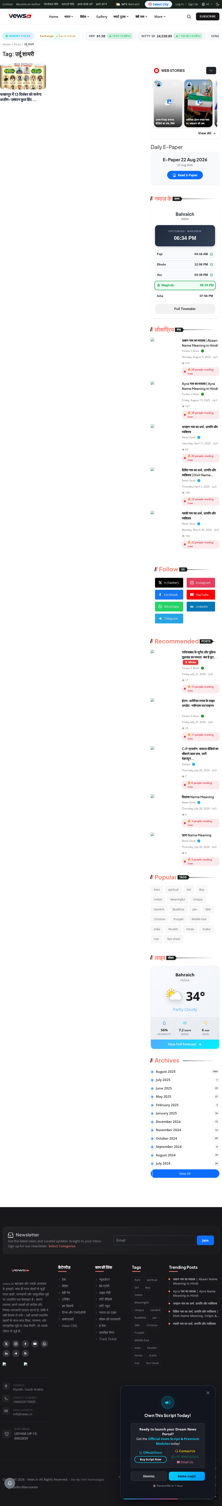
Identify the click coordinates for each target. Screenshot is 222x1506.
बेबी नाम (139, 16)
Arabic (206, 929)
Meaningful (177, 899)
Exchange (58, 36)
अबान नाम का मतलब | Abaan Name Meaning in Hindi (195, 1281)
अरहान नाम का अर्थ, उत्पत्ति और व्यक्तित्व (195, 1303)
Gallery (101, 16)
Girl (189, 889)
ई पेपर (102, 1325)
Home (53, 16)
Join (205, 1240)
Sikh (208, 909)
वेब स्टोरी (104, 1286)
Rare (157, 889)
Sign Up (193, 4)
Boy (201, 889)
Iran (156, 939)
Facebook (171, 595)
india (157, 929)
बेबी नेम (66, 1292)
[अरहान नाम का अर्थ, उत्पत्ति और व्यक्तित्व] (164, 434)
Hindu (190, 929)
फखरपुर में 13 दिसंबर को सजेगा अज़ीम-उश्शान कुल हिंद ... (20, 97)
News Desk (188, 437)
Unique (197, 899)
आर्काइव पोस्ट (106, 1332)
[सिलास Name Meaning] (164, 804)
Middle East (199, 919)
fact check (173, 939)
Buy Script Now (150, 1459)
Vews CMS (69, 1325)
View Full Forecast (185, 1044)
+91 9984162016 (187, 1457)
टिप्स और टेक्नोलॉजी (74, 1312)
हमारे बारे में (101, 4)
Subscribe (208, 16)
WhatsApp (171, 607)
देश (64, 1279)
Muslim (173, 929)
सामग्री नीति (68, 4)
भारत (67, 16)
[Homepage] (20, 16)
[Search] (189, 16)
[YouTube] (35, 1344)
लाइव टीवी (105, 1292)
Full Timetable (185, 309)
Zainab (186, 764)
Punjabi (178, 919)
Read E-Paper (188, 175)
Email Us (187, 1462)
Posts (17, 44)
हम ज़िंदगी (67, 1306)
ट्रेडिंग (66, 1299)
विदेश (83, 16)
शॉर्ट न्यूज (104, 1306)
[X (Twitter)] (6, 1344)
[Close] (208, 1393)
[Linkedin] (6, 1353)
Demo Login (187, 1476)
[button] (206, 4)
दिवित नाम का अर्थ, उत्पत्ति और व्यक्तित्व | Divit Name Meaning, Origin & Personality (196, 1313)
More (158, 16)
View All (205, 133)
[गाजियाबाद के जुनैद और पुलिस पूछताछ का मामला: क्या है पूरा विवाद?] (164, 659)
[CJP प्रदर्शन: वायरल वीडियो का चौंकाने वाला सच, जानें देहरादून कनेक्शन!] (164, 756)
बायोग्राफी (67, 1319)
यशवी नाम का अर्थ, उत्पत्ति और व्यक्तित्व (194, 1323)
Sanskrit (159, 909)
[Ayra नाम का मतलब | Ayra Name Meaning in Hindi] (164, 391)
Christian (159, 919)
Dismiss (149, 1476)
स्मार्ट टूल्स (119, 16)
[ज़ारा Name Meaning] (164, 842)
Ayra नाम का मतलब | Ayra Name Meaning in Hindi (194, 1293)
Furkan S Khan (190, 351)
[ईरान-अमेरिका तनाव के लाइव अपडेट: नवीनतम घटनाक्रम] (164, 708)
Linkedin (202, 607)
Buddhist (178, 909)
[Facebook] (25, 1344)
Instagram (203, 583)
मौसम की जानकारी (109, 1319)
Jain (195, 909)
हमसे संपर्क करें (85, 4)
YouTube (202, 595)
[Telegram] (16, 1353)
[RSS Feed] (25, 1353)
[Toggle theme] (217, 4)
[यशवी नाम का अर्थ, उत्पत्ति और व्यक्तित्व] (164, 520)
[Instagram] (16, 1344)
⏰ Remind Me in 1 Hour (168, 1486)
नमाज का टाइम (107, 1312)
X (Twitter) (171, 583)
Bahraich (130, 4)
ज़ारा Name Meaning (196, 835)
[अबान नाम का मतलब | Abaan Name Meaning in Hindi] (164, 348)
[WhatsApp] (44, 1344)
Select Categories (62, 1246)
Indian (158, 899)
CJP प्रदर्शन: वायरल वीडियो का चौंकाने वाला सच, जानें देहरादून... (200, 753)
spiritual (173, 889)
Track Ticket (108, 1339)
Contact (8, 4)
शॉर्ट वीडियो (105, 1299)
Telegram (171, 618)
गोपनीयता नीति (51, 4)
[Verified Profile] (202, 351)
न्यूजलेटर (104, 1279)
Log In (180, 4)
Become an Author (28, 4)
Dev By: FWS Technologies (87, 1479)
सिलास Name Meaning (198, 797)
